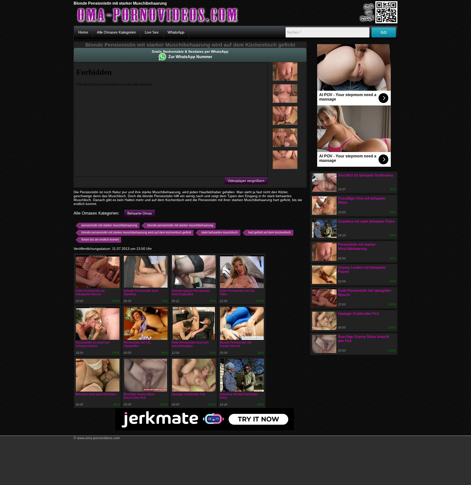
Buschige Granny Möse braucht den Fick (139, 396)
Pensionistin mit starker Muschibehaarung (357, 246)
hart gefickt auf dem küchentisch (269, 232)
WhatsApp (176, 32)
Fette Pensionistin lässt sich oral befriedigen (190, 344)
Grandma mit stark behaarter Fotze (366, 221)
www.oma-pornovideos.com (98, 438)
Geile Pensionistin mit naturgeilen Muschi (90, 292)
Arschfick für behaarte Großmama (365, 175)
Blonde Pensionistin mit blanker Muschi (235, 344)
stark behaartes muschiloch (219, 232)
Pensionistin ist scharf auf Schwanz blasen (92, 344)
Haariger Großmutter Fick (188, 394)
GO (384, 32)
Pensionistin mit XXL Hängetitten (137, 344)
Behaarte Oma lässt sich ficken (96, 394)
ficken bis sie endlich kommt (100, 239)
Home (83, 32)
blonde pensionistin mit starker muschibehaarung (180, 225)
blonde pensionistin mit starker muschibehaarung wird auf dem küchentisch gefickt (136, 232)
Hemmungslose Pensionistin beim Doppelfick (191, 292)
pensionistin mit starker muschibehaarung (109, 225)
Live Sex (152, 32)
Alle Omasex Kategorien (116, 32)
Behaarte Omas (139, 213)
